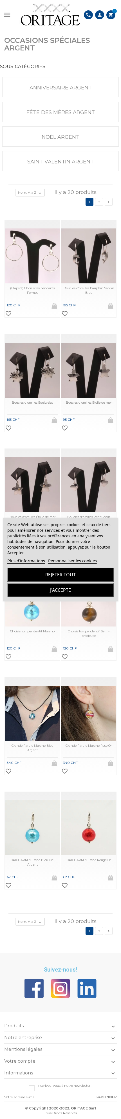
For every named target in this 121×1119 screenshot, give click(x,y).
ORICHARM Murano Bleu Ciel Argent (32, 862)
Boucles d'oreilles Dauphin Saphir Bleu (89, 290)
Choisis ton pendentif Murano (32, 631)
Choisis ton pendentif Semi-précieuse (88, 633)
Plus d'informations (26, 560)
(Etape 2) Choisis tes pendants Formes (32, 290)
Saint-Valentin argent (60, 162)
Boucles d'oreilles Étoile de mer (89, 402)
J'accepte (60, 590)
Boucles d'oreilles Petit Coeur (88, 517)
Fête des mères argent (60, 112)
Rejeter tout (60, 575)
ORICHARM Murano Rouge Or (89, 860)
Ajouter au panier (55, 304)
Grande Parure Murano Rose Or (89, 746)
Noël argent (60, 137)
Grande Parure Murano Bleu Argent (32, 748)
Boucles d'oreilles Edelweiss (32, 402)
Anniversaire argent (61, 88)
